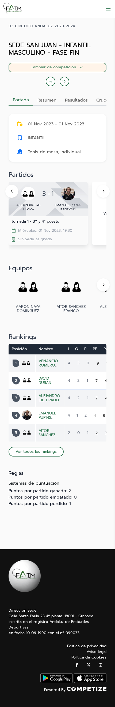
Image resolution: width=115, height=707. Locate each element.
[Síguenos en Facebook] (77, 665)
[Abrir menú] (108, 9)
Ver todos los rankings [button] (36, 451)
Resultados (76, 100)
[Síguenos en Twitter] (88, 665)
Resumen (46, 100)
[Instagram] (100, 665)
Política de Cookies (88, 657)
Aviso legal (96, 651)
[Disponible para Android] (56, 681)
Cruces (103, 100)
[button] (64, 81)
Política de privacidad (86, 646)
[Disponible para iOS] (90, 681)
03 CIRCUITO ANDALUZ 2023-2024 (42, 26)
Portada (21, 100)
